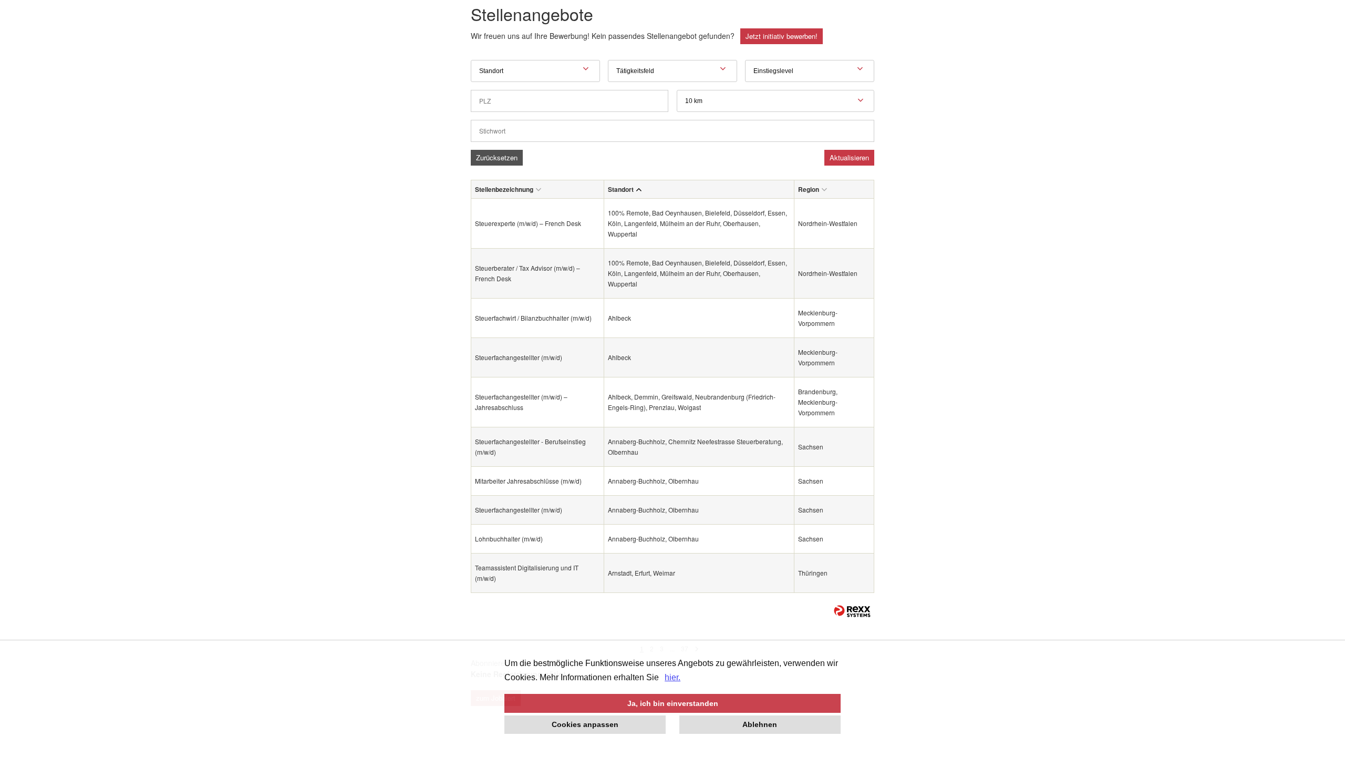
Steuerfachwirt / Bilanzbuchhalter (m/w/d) (533, 317)
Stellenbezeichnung (504, 189)
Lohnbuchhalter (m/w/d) (509, 538)
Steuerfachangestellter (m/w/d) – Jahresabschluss (521, 402)
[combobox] (775, 101)
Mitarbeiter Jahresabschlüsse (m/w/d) (528, 480)
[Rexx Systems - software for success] (852, 611)
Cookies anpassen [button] (585, 724)
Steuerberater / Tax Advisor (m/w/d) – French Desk (527, 273)
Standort (621, 189)
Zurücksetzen (497, 157)
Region (808, 189)
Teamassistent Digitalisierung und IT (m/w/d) (526, 572)
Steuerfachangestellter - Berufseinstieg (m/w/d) (530, 446)
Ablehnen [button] (759, 724)
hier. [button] (672, 677)
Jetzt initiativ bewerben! (782, 36)
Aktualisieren (849, 157)
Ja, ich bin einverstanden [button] (672, 703)
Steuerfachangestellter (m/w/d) (518, 357)
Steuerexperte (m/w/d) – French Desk (528, 223)
